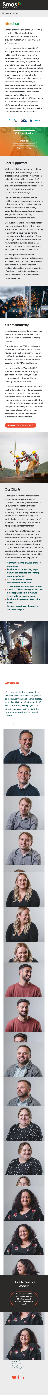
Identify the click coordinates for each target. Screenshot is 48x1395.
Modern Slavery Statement (19, 1368)
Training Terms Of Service (19, 1366)
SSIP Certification (23, 133)
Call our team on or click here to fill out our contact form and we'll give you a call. (24, 1299)
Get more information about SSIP (20, 425)
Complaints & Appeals (18, 1364)
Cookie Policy (16, 1362)
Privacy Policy (16, 1360)
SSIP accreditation (31, 346)
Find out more (24, 148)
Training (24, 140)
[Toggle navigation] (44, 6)
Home (5, 13)
